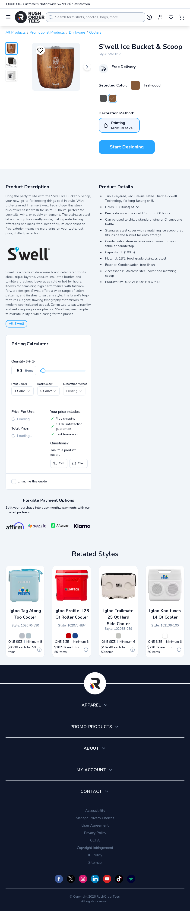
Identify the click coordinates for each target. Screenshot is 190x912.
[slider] (43, 370)
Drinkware (77, 32)
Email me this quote (32, 481)
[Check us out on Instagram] (83, 879)
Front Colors (19, 384)
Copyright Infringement (95, 847)
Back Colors (45, 384)
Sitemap (95, 862)
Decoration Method (75, 384)
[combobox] (95, 17)
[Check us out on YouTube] (107, 879)
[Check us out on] (95, 879)
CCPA (95, 840)
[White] (165, 636)
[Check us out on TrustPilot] (131, 879)
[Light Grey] (22, 636)
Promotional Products (47, 32)
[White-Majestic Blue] (75, 636)
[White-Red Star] (68, 636)
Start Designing (127, 147)
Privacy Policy (95, 832)
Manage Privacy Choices (95, 818)
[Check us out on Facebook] (59, 879)
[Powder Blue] (28, 636)
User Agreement (95, 825)
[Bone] (118, 636)
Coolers (95, 32)
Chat (81, 463)
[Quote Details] (39, 649)
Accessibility (95, 810)
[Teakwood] (135, 85)
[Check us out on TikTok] (119, 879)
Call (61, 463)
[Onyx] (103, 98)
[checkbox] (13, 481)
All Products (16, 32)
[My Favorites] (171, 17)
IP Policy (95, 855)
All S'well (16, 323)
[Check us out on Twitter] (71, 879)
